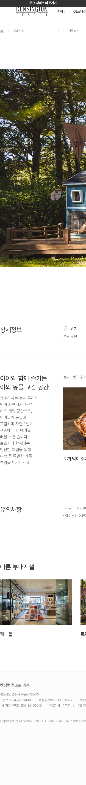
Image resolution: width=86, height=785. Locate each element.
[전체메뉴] (78, 24)
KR (75, 11)
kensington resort (32, 11)
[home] (2, 31)
